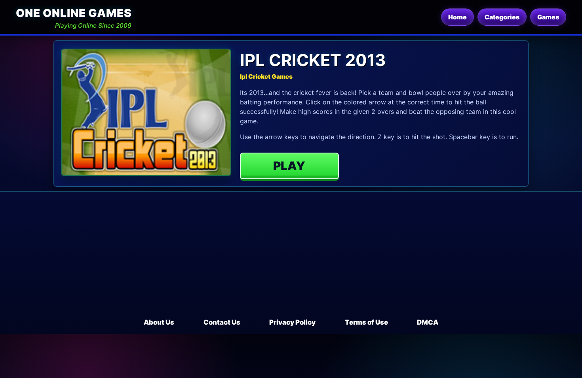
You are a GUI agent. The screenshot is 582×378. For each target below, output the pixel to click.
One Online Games (73, 13)
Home (457, 17)
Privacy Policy (292, 322)
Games (548, 17)
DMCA (427, 322)
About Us (159, 322)
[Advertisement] (291, 258)
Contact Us (222, 322)
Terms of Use (366, 322)
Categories (502, 17)
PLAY (289, 166)
